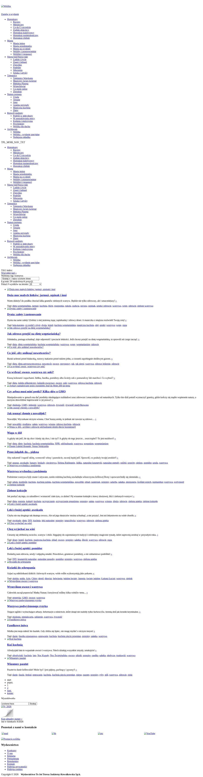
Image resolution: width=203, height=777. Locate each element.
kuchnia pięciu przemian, (69, 636)
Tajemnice (12, 75)
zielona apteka (102, 520)
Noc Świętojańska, (59, 655)
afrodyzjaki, (18, 655)
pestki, (103, 325)
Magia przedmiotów (22, 46)
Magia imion (19, 43)
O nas (10, 753)
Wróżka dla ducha (21, 126)
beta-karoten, (18, 325)
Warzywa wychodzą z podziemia (27, 471)
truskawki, (121, 655)
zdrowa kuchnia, (86, 383)
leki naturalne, (48, 520)
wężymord (179, 482)
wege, (125, 306)
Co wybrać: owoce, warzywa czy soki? (30, 372)
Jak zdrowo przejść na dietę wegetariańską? (34, 333)
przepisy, (105, 482)
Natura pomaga (14, 94)
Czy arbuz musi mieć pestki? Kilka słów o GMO (36, 391)
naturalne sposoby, (46, 559)
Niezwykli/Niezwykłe (17, 57)
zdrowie (95, 344)
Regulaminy (13, 761)
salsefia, (114, 482)
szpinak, (92, 306)
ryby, (101, 675)
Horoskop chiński (21, 38)
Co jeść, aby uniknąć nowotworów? (29, 352)
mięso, (79, 675)
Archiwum (12, 129)
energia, (22, 501)
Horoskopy (12, 19)
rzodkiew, (27, 424)
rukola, (68, 306)
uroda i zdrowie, (104, 306)
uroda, (156, 463)
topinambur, (158, 482)
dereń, (41, 578)
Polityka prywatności (17, 766)
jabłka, (79, 463)
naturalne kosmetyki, (93, 463)
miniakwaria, (28, 617)
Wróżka (16, 132)
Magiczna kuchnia (21, 107)
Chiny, (35, 578)
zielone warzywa (145, 306)
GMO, (25, 405)
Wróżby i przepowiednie (24, 51)
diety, (20, 443)
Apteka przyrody (21, 105)
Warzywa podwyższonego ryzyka (27, 606)
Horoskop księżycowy (23, 32)
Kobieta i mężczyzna (23, 121)
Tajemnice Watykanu (23, 78)
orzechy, (132, 463)
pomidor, (148, 463)
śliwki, (85, 540)
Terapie (16, 99)
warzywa (163, 463)
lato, (35, 655)
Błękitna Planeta (20, 83)
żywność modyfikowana (77, 405)
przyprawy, (65, 364)
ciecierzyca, (51, 463)
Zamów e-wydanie (10, 14)
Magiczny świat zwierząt (24, 81)
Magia (10, 40)
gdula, (15, 482)
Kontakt (11, 764)
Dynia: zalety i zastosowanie (24, 314)
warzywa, (117, 306)
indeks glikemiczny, (27, 383)
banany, (33, 463)
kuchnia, (44, 306)
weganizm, (89, 443)
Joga (15, 102)
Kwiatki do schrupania (21, 567)
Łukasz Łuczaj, (108, 578)
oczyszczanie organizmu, (67, 501)
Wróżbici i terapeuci (22, 54)
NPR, (57, 443)
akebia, (15, 578)
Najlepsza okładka (21, 137)
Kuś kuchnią (15, 644)
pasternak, (96, 482)
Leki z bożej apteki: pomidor (24, 548)
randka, (95, 655)
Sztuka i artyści (20, 73)
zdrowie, (133, 306)
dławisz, (48, 578)
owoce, (56, 364)
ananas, (15, 463)
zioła (130, 675)
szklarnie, (38, 617)
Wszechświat (19, 86)
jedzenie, (33, 405)
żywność (58, 617)
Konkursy (11, 750)
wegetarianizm (101, 443)
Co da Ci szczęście (22, 27)
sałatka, (121, 482)
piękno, (139, 463)
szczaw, (84, 306)
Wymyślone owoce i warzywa (25, 586)
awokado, (24, 463)
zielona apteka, (135, 501)
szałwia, (76, 306)
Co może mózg (20, 89)
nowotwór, (47, 364)
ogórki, (123, 463)
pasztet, (86, 675)
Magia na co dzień (21, 48)
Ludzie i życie (19, 59)
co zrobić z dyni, (33, 325)
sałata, (35, 424)
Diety (15, 110)
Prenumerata (13, 758)
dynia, (44, 325)
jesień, (51, 325)
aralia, (22, 578)
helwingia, (58, 578)
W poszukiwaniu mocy (24, 118)
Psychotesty (18, 124)
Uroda (16, 97)
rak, (73, 364)
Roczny (16, 22)
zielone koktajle (150, 501)
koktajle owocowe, (46, 383)
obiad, (88, 482)
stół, (107, 675)
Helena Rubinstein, (67, 463)
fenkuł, (28, 675)
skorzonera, (131, 482)
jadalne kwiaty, (70, 578)
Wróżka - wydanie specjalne (26, 134)
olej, (97, 325)
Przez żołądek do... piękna (23, 451)
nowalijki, (17, 424)
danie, (15, 636)
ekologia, (16, 405)
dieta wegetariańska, (22, 306)
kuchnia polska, (44, 482)
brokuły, (41, 463)
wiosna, (52, 424)
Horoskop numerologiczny (25, 35)
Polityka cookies (15, 769)
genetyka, (17, 597)
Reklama (11, 756)
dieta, (15, 344)
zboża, (116, 501)
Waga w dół (14, 432)
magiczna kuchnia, (86, 325)
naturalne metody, (111, 463)
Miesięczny (18, 24)
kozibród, (23, 482)
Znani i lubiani (20, 62)
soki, (65, 383)
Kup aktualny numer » (11, 719)
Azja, (28, 578)
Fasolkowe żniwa (17, 625)
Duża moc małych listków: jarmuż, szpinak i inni (37, 295)
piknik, (79, 655)
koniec (10, 693)
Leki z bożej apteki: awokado (25, 509)
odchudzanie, (67, 443)
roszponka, (59, 306)
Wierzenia (17, 70)
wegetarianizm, (83, 344)
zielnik (129, 578)
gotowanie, (43, 636)
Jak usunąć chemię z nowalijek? (26, 413)
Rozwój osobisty (15, 113)
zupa (124, 325)
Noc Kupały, (43, 655)
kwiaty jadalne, (93, 578)
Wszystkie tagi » (9, 273)
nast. (9, 690)
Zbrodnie (17, 91)
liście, (51, 306)
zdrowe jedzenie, (103, 364)
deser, (15, 540)
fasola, (22, 675)
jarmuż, (35, 306)
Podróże (17, 67)
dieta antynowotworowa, (29, 364)
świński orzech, (144, 482)
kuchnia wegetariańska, (65, 325)
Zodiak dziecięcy (21, 30)
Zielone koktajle (17, 490)
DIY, (30, 520)
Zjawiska (17, 65)
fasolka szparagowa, (28, 636)
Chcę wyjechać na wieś (21, 529)
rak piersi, (80, 364)
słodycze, (111, 655)
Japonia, (82, 578)
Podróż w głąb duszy (23, 115)
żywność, (60, 405)
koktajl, (29, 501)
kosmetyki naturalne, (27, 559)
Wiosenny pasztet (17, 663)
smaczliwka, (70, 520)
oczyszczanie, (48, 501)
